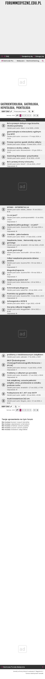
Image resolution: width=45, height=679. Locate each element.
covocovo (24, 136)
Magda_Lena (26, 401)
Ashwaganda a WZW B (17, 301)
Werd (22, 128)
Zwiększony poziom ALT (17, 280)
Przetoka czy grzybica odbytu (20, 294)
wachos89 (24, 253)
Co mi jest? (12, 215)
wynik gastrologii (14, 250)
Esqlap (23, 144)
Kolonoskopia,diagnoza (17, 288)
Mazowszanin (25, 150)
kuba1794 (24, 290)
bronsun (24, 368)
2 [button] (22, 115)
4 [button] (27, 115)
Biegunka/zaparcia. (15, 270)
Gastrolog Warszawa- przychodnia (22, 156)
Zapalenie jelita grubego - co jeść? (22, 225)
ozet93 (23, 395)
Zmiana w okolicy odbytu (18, 148)
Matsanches (25, 282)
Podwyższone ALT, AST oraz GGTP (22, 393)
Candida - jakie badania (18, 234)
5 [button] (30, 115)
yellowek (24, 357)
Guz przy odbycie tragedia (19, 307)
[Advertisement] (22, 30)
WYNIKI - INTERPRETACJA (18, 207)
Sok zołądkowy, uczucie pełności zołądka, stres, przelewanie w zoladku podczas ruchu (24, 382)
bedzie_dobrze (26, 210)
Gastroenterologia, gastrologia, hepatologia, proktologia (20, 106)
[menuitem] (6, 56)
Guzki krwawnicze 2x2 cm (18, 398)
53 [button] (34, 115)
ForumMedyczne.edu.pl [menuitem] (23, 3)
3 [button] (25, 115)
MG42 (23, 237)
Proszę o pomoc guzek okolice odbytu (24, 142)
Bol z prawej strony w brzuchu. (20, 162)
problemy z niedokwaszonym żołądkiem (25, 354)
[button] (17, 115)
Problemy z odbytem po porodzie (22, 373)
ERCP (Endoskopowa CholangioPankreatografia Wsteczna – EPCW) (24, 363)
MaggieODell (25, 309)
